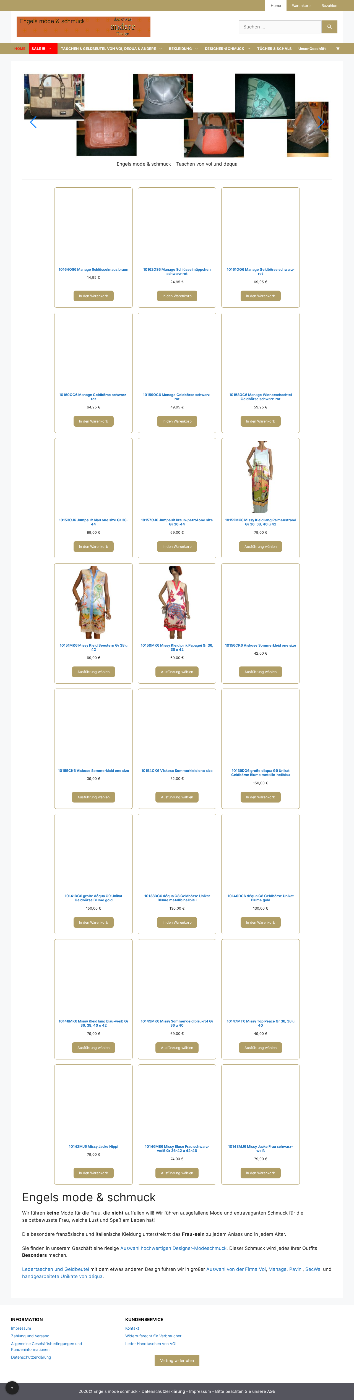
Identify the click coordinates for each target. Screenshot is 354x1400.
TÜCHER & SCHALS (274, 48)
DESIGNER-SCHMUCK (224, 48)
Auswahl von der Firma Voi (236, 1269)
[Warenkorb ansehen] (338, 48)
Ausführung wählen (260, 546)
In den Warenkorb (93, 296)
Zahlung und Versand (30, 1335)
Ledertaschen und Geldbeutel (55, 1269)
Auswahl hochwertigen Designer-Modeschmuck (173, 1248)
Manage (278, 1269)
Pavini (296, 1269)
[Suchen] (329, 27)
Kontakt (132, 1328)
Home (276, 5)
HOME (19, 48)
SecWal (313, 1269)
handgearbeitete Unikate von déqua (62, 1276)
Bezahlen (329, 5)
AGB (271, 1391)
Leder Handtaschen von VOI (150, 1343)
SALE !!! (38, 48)
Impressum (21, 1328)
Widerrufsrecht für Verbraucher (153, 1335)
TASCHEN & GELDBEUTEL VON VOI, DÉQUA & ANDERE (108, 48)
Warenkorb (301, 5)
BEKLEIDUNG (180, 48)
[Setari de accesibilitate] (12, 1387)
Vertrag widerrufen (177, 1360)
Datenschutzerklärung (31, 1357)
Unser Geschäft (312, 48)
